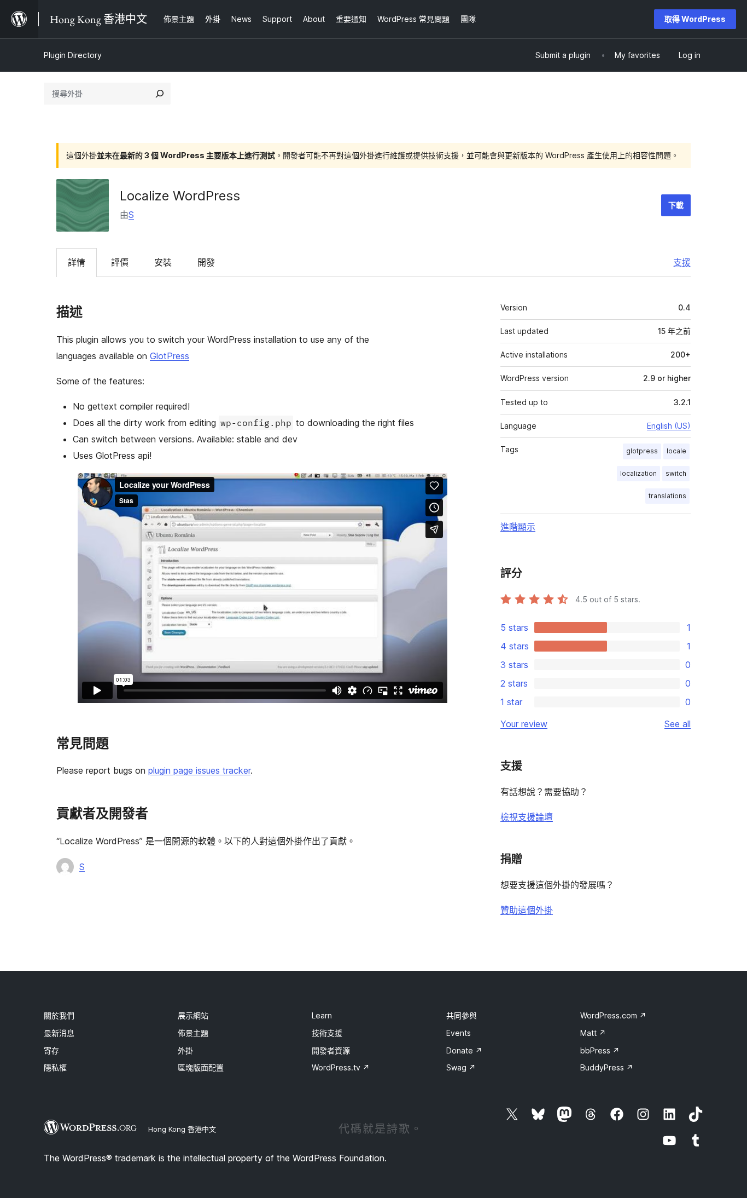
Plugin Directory (73, 55)
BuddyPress (606, 1067)
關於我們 (59, 1015)
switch (676, 473)
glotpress (642, 451)
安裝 (163, 262)
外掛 (185, 1050)
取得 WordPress (695, 19)
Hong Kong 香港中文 (182, 1129)
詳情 (76, 262)
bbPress (600, 1050)
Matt (593, 1033)
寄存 (51, 1050)
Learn (322, 1015)
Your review (523, 723)
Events (458, 1033)
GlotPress (169, 355)
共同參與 (461, 1015)
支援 (682, 262)
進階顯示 (517, 526)
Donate (464, 1050)
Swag (461, 1067)
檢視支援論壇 (526, 816)
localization (638, 473)
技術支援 (327, 1033)
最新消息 (59, 1033)
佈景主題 (193, 1033)
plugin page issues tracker (199, 770)
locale (676, 451)
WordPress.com (613, 1015)
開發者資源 (331, 1050)
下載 (676, 205)
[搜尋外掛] (160, 94)
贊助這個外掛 (526, 910)
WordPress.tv (341, 1067)
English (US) (669, 425)
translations (667, 496)
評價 (120, 262)
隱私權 (55, 1067)
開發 (206, 262)
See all (677, 723)
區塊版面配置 (201, 1067)
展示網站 (193, 1015)
